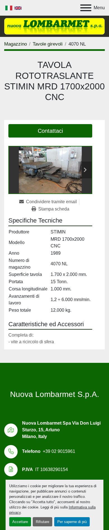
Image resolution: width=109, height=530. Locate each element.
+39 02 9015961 (59, 451)
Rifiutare (42, 522)
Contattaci (50, 131)
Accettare (20, 522)
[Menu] (85, 7)
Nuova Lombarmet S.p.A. (54, 394)
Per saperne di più (72, 522)
